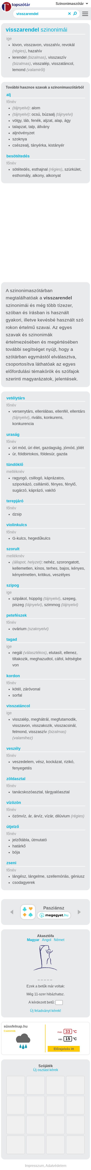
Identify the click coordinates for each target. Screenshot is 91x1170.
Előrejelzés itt (64, 1049)
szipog (12, 585)
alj (8, 95)
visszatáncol (18, 706)
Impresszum (34, 1166)
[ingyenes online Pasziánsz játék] (28, 912)
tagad (11, 639)
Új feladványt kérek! (45, 1011)
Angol (46, 940)
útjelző (12, 826)
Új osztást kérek (45, 1070)
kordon (13, 676)
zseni (11, 863)
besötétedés (18, 156)
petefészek (16, 615)
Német (59, 940)
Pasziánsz (53, 907)
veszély (13, 748)
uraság (12, 434)
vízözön (13, 802)
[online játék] (53, 915)
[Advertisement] (45, 233)
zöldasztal (15, 779)
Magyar (33, 940)
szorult (12, 549)
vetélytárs (15, 398)
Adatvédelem (56, 1166)
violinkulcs (16, 525)
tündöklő (14, 464)
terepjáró (14, 501)
